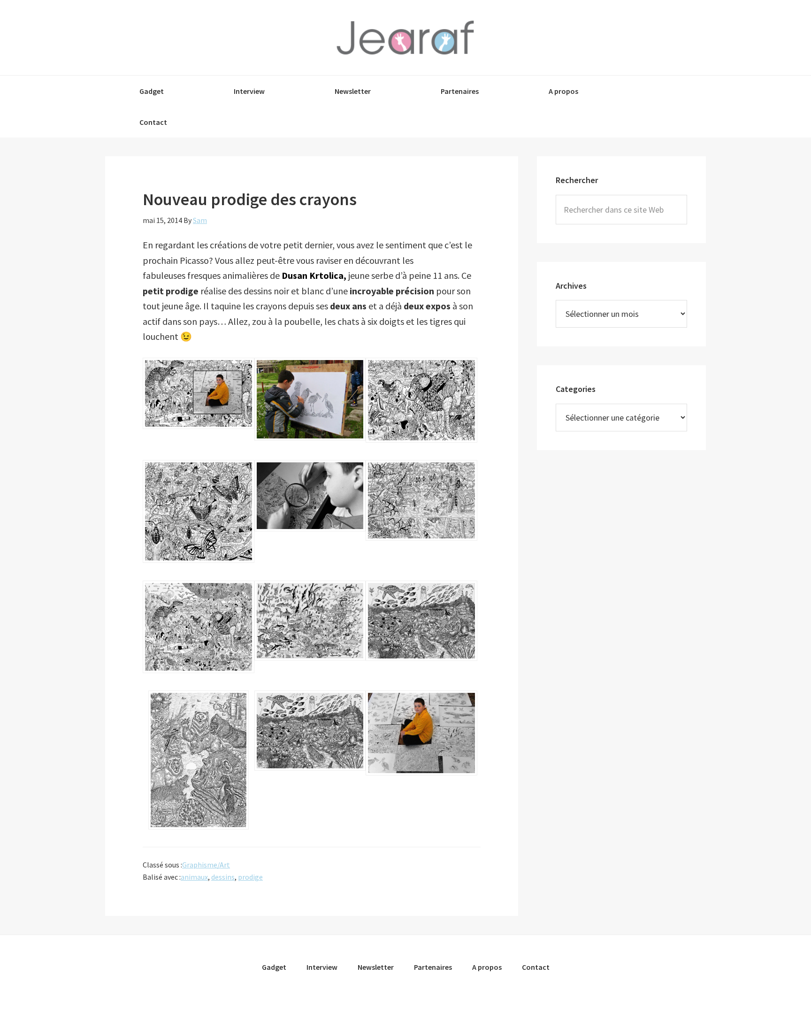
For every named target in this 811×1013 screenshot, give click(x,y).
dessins (223, 877)
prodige (250, 877)
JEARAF (405, 37)
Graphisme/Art (206, 864)
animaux (194, 877)
